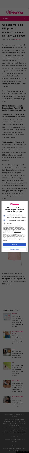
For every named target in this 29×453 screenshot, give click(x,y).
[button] (14, 223)
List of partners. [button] (17, 232)
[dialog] (14, 226)
